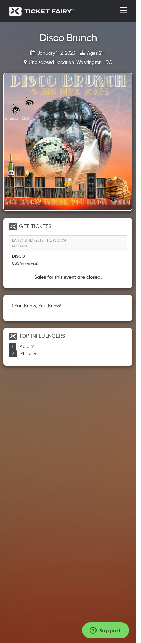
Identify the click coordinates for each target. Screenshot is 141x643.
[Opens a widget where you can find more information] (105, 631)
